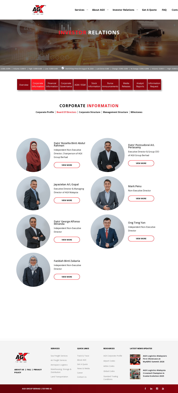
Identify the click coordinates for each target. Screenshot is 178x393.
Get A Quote (149, 9)
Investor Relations (123, 9)
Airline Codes (108, 366)
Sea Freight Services (59, 355)
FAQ (164, 9)
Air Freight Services (59, 360)
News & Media (83, 368)
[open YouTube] (163, 389)
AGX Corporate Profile (112, 355)
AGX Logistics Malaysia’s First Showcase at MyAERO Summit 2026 (155, 358)
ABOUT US (19, 369)
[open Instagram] (157, 389)
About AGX (98, 9)
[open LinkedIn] (151, 389)
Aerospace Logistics (59, 365)
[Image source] (29, 357)
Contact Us (82, 377)
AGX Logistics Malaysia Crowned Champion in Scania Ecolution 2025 (154, 373)
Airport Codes (109, 361)
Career (80, 372)
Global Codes (109, 371)
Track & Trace (83, 355)
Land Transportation (59, 376)
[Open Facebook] (145, 389)
